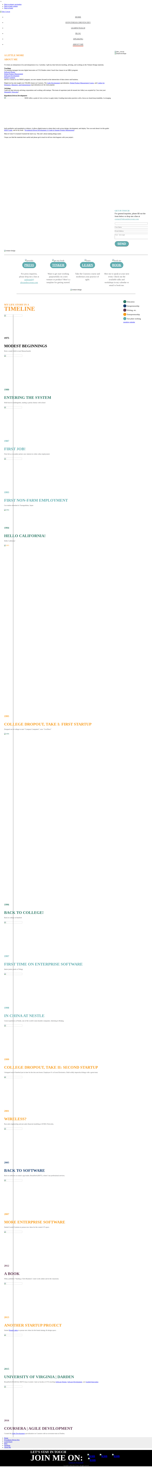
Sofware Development (74, 1382)
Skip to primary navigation (13, 4)
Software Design (9, 72)
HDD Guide (8, 130)
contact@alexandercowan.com (127, 219)
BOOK (116, 265)
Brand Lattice (13, 1330)
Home (6, 1438)
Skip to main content (11, 6)
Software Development (11, 76)
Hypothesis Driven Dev (12, 1440)
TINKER (58, 265)
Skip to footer (8, 8)
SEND (121, 243)
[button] (1, 1)
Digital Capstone (9, 78)
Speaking (7, 1445)
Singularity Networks (11, 92)
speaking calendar (129, 322)
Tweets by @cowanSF (76, 1462)
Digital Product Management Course (82, 83)
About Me (7, 1447)
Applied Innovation (92, 1382)
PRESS (29, 265)
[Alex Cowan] (5, 11)
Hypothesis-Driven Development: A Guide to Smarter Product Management (49, 130)
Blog (5, 1443)
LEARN (87, 265)
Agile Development (53, 83)
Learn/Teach (8, 1442)
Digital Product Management (13, 74)
